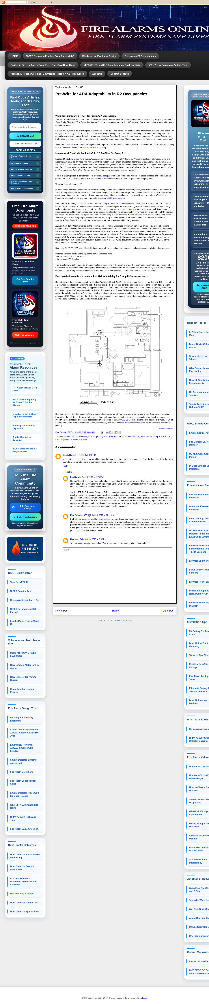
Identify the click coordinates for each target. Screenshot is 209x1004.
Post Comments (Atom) (120, 620)
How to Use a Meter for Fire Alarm (24, 666)
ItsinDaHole (68, 455)
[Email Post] (102, 432)
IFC (169, 436)
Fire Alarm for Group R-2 (151, 436)
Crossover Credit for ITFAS (24, 600)
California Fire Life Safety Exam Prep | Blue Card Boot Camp (43, 65)
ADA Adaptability (95, 436)
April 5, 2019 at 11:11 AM (103, 515)
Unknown (74, 539)
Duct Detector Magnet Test (24, 902)
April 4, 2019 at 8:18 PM (85, 455)
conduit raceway (129, 209)
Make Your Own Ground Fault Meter (23, 654)
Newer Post (61, 610)
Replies (69, 472)
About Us (97, 73)
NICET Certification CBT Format (23, 610)
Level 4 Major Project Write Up (24, 622)
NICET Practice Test (20, 591)
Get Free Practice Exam (25, 280)
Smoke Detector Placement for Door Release (24, 794)
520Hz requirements (116, 198)
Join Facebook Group (27, 507)
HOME (14, 56)
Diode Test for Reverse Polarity (22, 690)
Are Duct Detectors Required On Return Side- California (24, 881)
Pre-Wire (83, 440)
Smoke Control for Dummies (22, 438)
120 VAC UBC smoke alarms (130, 420)
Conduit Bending (119, 73)
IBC (165, 436)
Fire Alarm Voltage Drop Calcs (25, 389)
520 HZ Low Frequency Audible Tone (168, 65)
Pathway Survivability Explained (24, 427)
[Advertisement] (111, 105)
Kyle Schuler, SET (78, 515)
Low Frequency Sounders (66, 440)
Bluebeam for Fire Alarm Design (99, 56)
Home (115, 610)
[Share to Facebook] (116, 432)
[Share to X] (113, 432)
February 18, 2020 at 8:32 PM (93, 539)
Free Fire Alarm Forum (166, 428)
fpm (127, 998)
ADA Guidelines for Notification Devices (121, 436)
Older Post (168, 610)
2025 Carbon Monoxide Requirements (25, 450)
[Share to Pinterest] (119, 432)
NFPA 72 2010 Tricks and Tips (23, 818)
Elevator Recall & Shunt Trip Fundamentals (25, 415)
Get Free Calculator (25, 335)
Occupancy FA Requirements (140, 56)
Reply (65, 466)
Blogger (144, 998)
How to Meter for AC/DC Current (23, 678)
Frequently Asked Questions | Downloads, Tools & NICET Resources (47, 73)
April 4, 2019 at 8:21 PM (92, 477)
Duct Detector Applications (24, 911)
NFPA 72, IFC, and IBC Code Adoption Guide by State (112, 65)
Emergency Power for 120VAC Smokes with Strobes (21, 747)
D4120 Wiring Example (22, 893)
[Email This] (107, 432)
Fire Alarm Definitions (21, 772)
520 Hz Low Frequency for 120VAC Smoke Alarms (24, 402)
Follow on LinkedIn (27, 517)
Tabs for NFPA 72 (19, 582)
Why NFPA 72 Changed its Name (24, 806)
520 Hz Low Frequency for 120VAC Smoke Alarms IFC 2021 (24, 732)
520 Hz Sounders (79, 436)
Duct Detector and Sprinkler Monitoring (25, 856)
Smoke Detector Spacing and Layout (23, 761)
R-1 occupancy (106, 176)
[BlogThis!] (110, 432)
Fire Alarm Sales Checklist (24, 829)
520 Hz (67, 436)
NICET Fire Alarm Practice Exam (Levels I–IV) (50, 56)
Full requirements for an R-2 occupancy (88, 147)
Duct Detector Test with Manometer (22, 868)
